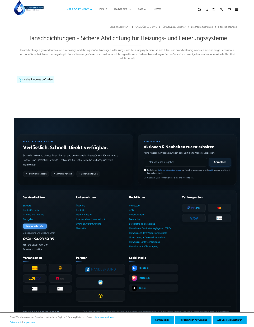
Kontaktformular (31, 210)
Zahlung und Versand (33, 215)
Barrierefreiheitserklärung (142, 224)
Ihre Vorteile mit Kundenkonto (91, 219)
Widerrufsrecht (136, 215)
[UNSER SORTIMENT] (78, 9)
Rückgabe (28, 219)
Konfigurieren (162, 320)
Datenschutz (135, 219)
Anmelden (220, 162)
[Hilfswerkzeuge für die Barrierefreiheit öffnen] (207, 9)
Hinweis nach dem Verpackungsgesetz (148, 233)
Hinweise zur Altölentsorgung (143, 247)
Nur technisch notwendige (193, 320)
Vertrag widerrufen (35, 226)
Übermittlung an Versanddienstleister (147, 238)
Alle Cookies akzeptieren (229, 320)
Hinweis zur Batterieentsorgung (144, 242)
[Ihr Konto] (221, 9)
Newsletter (81, 228)
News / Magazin (84, 215)
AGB (211, 170)
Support (27, 206)
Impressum (134, 206)
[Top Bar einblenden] (236, 9)
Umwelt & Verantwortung (88, 224)
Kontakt (80, 210)
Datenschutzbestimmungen (169, 170)
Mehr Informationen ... (104, 317)
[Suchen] (199, 9)
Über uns (80, 206)
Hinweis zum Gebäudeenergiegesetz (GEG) (150, 228)
